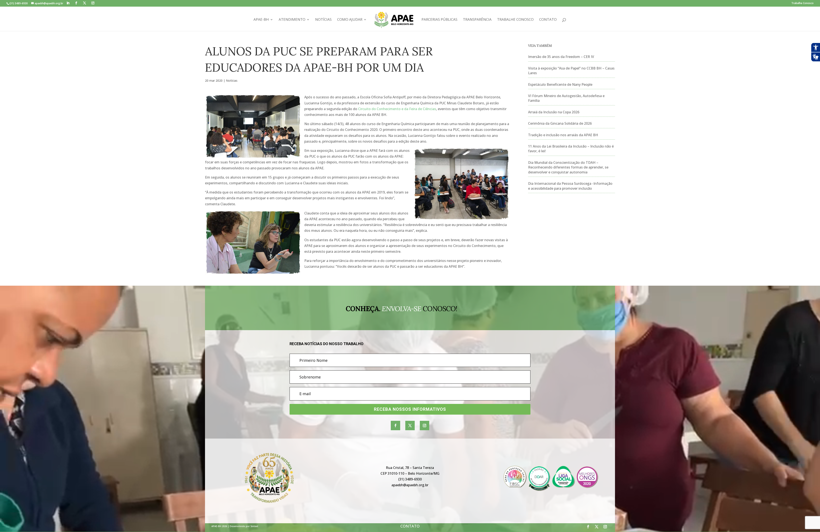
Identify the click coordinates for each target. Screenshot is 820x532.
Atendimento (292, 20)
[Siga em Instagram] (424, 425)
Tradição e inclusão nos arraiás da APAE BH (563, 135)
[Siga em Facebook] (395, 425)
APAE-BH (261, 20)
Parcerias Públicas (439, 20)
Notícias (323, 20)
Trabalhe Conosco (802, 3)
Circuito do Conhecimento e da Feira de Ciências (397, 108)
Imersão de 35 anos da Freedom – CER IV (561, 56)
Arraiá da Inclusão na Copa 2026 (553, 112)
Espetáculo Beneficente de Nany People (560, 84)
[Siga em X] (410, 425)
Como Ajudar (349, 20)
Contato (548, 20)
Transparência (477, 20)
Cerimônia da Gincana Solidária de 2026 (560, 123)
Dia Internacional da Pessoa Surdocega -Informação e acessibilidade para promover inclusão (570, 186)
